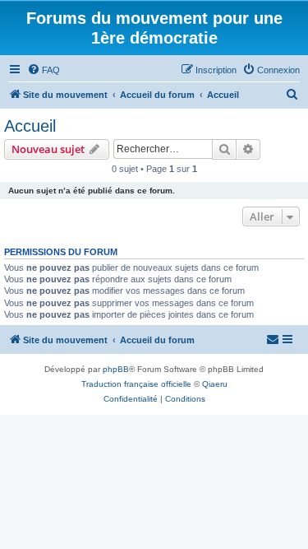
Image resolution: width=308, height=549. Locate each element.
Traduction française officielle (136, 383)
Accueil (30, 126)
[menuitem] (43, 70)
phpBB (116, 369)
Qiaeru (215, 383)
